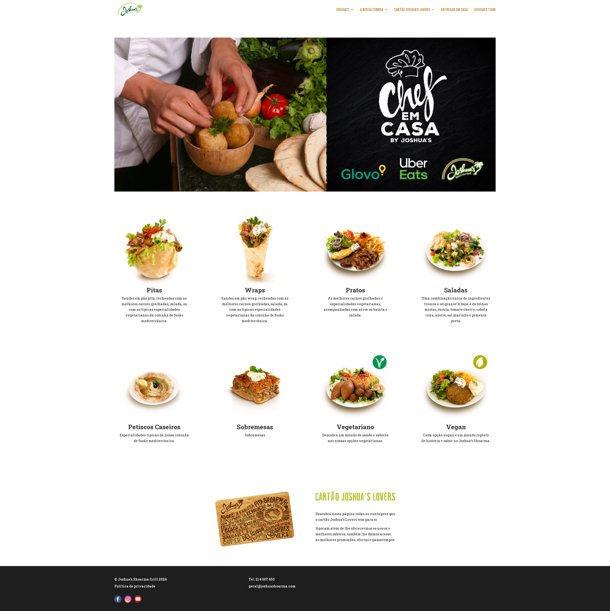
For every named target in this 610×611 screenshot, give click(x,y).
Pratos (355, 290)
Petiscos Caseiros (154, 427)
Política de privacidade (134, 586)
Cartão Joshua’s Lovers (412, 10)
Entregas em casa (454, 10)
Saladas (456, 290)
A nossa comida (371, 10)
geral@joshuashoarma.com (272, 586)
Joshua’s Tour (485, 10)
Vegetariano (355, 427)
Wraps (255, 290)
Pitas (154, 290)
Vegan (456, 427)
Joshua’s (342, 10)
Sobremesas (255, 427)
